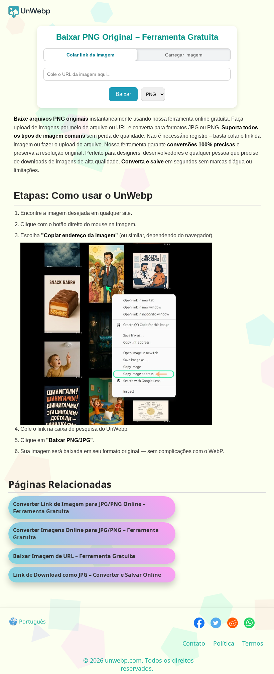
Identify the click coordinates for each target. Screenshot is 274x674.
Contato (193, 643)
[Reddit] (233, 624)
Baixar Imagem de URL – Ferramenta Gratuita (74, 556)
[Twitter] (216, 624)
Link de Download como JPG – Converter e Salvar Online (87, 574)
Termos (252, 643)
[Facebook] (199, 624)
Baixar (123, 94)
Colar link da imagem (90, 54)
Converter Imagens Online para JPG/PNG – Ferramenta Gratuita (86, 533)
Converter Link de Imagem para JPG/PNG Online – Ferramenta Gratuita (79, 507)
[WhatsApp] (249, 624)
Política (223, 643)
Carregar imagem (183, 54)
